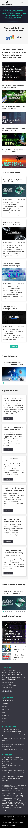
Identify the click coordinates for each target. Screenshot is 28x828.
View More (14, 346)
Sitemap (4, 822)
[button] (3, 383)
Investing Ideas (6, 709)
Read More (8, 418)
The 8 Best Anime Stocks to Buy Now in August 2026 (13, 86)
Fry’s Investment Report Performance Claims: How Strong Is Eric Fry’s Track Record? (12, 224)
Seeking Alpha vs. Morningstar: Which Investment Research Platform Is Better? (10, 308)
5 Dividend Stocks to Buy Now (18, 658)
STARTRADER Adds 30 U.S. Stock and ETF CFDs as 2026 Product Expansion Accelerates (14, 364)
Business (4, 718)
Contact (4, 706)
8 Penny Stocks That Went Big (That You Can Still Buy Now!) (19, 650)
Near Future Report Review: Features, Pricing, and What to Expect (14, 460)
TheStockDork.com (8, 701)
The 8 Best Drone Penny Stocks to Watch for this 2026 (13, 151)
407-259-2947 (7, 688)
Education (5, 715)
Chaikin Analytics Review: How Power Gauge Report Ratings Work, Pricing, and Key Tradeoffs (14, 489)
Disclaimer (5, 826)
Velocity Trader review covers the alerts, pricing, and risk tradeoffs (14, 552)
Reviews (4, 721)
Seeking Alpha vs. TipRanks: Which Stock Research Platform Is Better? (13, 181)
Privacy (10, 822)
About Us (5, 704)
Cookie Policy (13, 826)
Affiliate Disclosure (18, 822)
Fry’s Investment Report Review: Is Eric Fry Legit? (11, 265)
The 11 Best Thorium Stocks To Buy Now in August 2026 (13, 108)
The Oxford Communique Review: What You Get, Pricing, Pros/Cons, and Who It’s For (13, 428)
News (4, 712)
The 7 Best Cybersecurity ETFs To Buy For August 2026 (13, 129)
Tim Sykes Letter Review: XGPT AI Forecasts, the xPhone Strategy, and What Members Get (13, 399)
